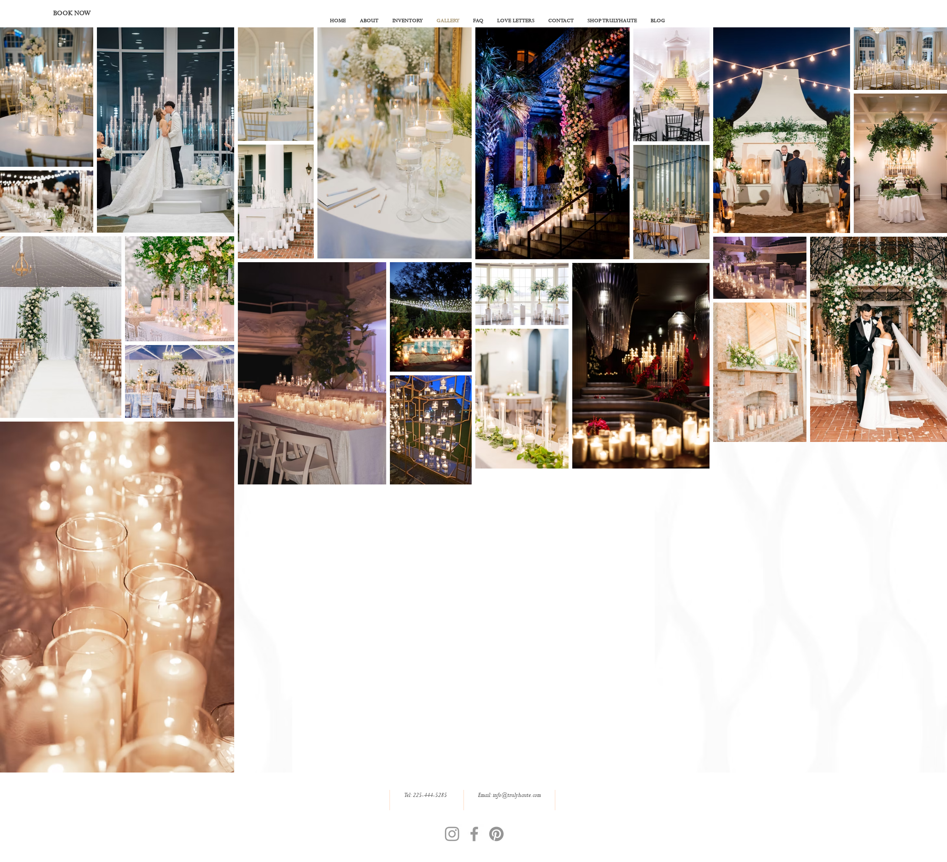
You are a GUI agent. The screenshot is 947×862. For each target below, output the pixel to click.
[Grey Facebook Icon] (474, 834)
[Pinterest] (496, 834)
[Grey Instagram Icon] (452, 834)
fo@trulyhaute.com (519, 795)
